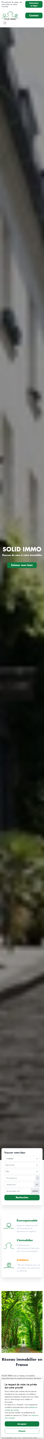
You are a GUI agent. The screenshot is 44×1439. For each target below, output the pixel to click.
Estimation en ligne (33, 4)
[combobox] (22, 1165)
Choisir (22, 1431)
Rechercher (22, 1197)
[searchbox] (22, 1165)
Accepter (21, 1424)
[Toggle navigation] (4, 22)
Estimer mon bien (22, 565)
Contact (33, 15)
